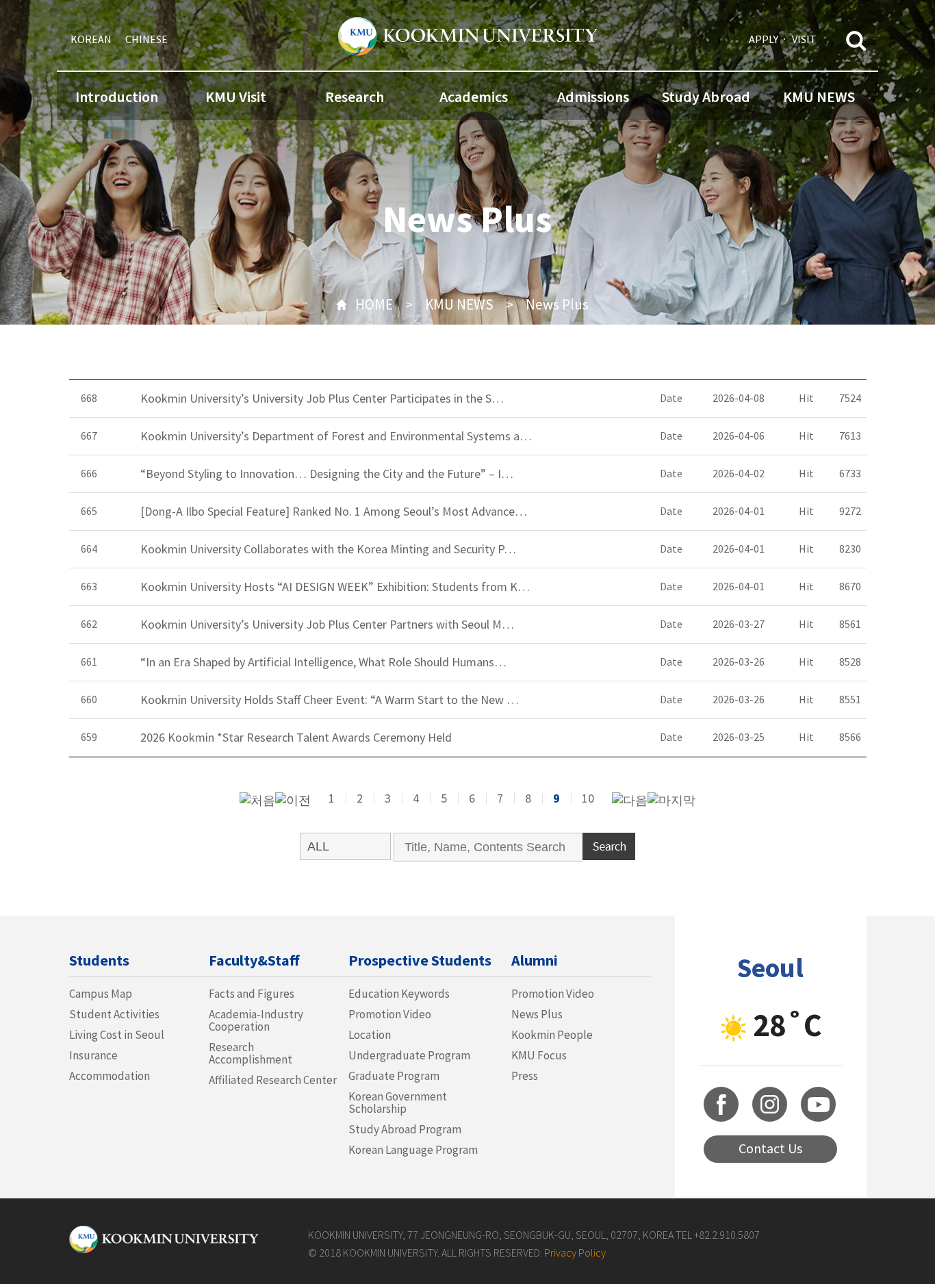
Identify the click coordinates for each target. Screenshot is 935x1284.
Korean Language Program (413, 1149)
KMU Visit (235, 96)
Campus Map (100, 993)
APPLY (763, 39)
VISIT (804, 39)
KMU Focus (539, 1055)
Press (524, 1075)
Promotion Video (389, 1014)
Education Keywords (399, 993)
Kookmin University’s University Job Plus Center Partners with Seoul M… (327, 624)
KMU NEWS (819, 96)
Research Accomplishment (250, 1053)
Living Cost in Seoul (116, 1034)
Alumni (534, 960)
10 (588, 798)
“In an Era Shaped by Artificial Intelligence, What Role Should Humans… (323, 662)
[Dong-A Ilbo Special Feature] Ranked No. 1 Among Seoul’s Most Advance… (333, 511)
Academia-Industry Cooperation (256, 1020)
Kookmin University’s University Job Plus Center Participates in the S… (322, 398)
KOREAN (91, 39)
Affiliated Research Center (273, 1079)
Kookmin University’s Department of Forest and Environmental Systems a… (336, 436)
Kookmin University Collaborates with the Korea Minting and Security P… (328, 549)
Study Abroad (706, 96)
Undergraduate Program (409, 1055)
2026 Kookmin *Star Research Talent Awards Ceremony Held (296, 737)
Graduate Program (393, 1075)
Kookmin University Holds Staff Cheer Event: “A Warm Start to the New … (329, 699)
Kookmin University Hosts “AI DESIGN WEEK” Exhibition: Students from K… (335, 586)
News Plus (557, 304)
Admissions (593, 96)
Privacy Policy (575, 1252)
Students (99, 960)
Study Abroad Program (404, 1129)
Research (354, 96)
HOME (374, 304)
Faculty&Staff (254, 960)
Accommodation (109, 1075)
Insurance (93, 1055)
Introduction (116, 96)
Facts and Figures (251, 993)
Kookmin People (552, 1034)
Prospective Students (419, 960)
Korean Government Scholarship (397, 1102)
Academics (473, 96)
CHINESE (146, 39)
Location (369, 1034)
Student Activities (114, 1014)
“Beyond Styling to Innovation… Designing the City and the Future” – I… (326, 473)
